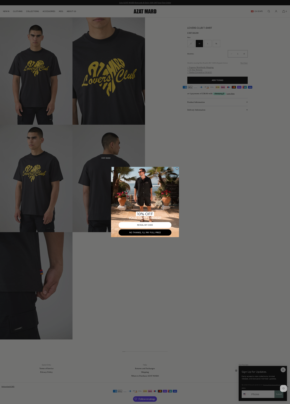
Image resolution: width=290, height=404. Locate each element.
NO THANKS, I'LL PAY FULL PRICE (145, 232)
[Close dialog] (177, 169)
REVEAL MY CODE (145, 225)
